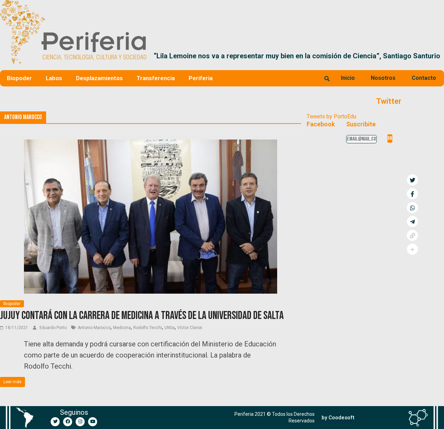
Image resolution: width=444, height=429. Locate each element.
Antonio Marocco (94, 327)
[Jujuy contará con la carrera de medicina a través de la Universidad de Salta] (150, 144)
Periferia (201, 78)
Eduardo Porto (54, 327)
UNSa (169, 327)
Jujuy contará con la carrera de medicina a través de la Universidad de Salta (142, 315)
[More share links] (412, 249)
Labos (54, 78)
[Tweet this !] (412, 179)
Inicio (348, 78)
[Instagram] (80, 421)
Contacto (424, 78)
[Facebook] (67, 421)
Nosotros (383, 78)
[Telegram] (412, 221)
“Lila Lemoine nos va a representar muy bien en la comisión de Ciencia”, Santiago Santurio (297, 56)
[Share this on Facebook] (412, 193)
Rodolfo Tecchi (147, 327)
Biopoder (19, 78)
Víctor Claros (189, 327)
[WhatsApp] (412, 207)
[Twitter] (55, 421)
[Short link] (412, 235)
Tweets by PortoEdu (331, 116)
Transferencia (156, 78)
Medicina (122, 327)
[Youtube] (92, 421)
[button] (436, 56)
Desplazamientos (99, 78)
